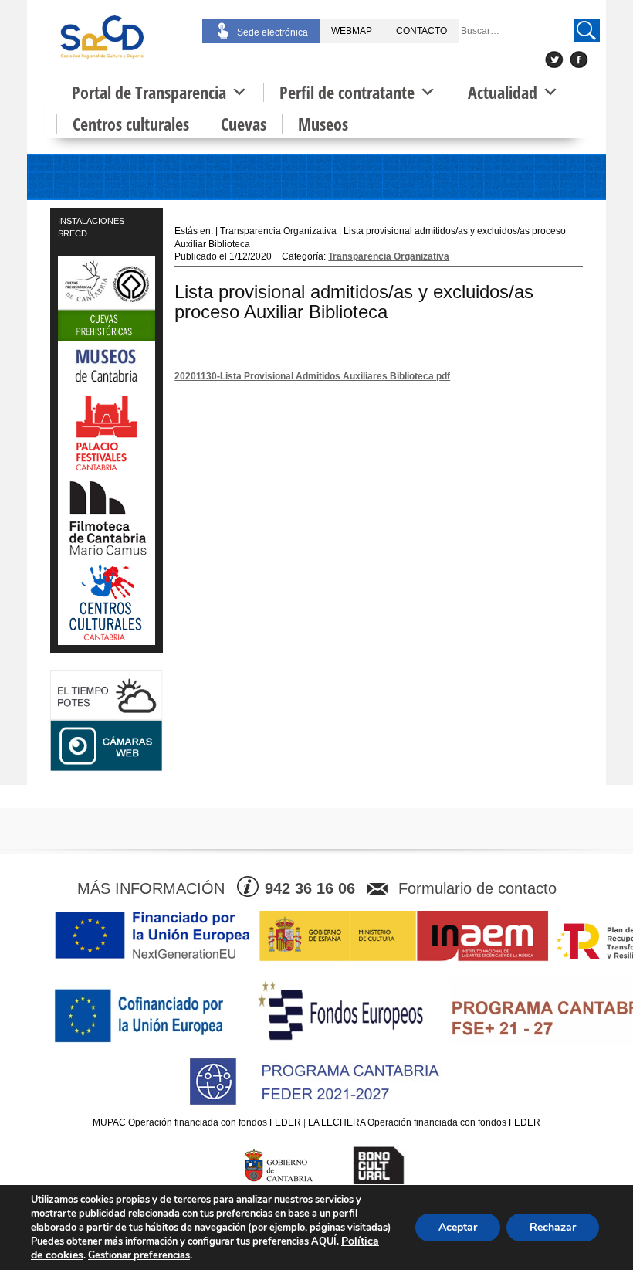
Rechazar (553, 1227)
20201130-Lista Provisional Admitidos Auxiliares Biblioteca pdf (312, 376)
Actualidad (502, 92)
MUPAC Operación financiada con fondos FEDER (197, 1122)
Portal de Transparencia (149, 92)
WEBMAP (351, 30)
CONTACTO (421, 30)
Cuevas (243, 124)
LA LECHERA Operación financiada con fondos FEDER (424, 1122)
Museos (323, 124)
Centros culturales (131, 124)
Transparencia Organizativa (388, 256)
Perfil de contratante (347, 92)
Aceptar (457, 1227)
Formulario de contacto (477, 888)
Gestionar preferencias (139, 1255)
